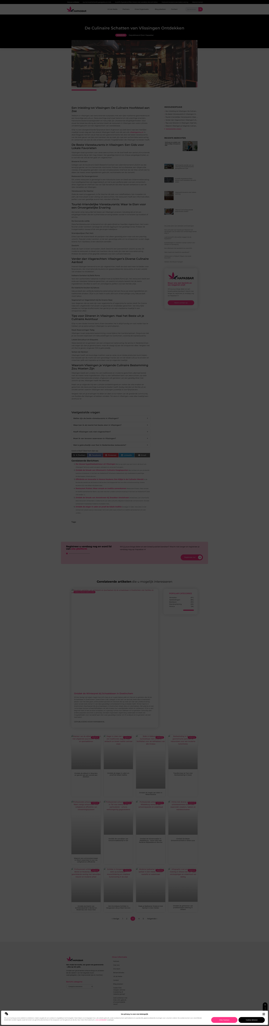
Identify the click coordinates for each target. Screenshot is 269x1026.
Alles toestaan (224, 1020)
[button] (264, 1014)
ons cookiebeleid (101, 1020)
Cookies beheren (252, 1020)
